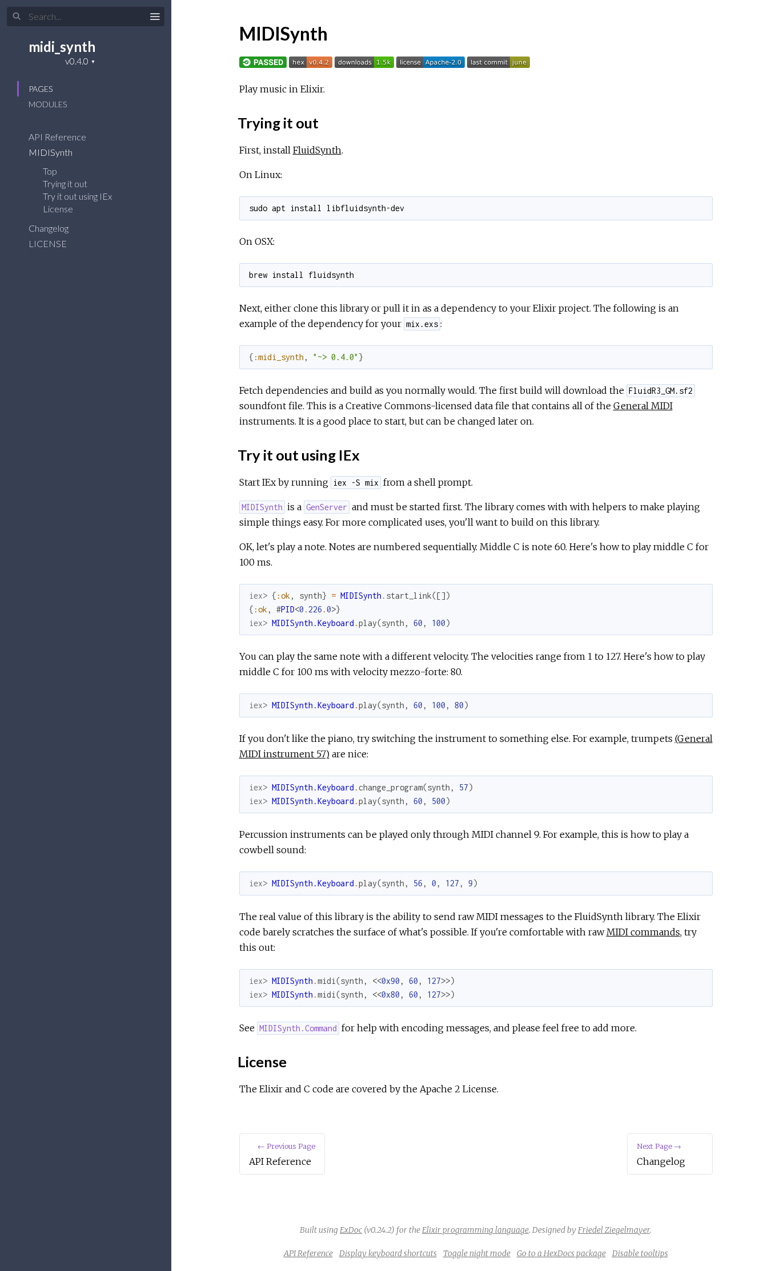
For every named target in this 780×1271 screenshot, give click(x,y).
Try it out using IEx (77, 196)
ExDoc (351, 1230)
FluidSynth (317, 150)
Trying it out (65, 183)
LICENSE (49, 243)
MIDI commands (643, 932)
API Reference (58, 136)
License (58, 208)
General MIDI (643, 405)
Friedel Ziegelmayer (614, 1230)
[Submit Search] (17, 16)
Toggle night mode (476, 1253)
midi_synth (62, 46)
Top (50, 171)
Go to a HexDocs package (561, 1253)
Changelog (49, 228)
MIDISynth (51, 152)
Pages (41, 89)
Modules (48, 104)
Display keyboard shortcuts (388, 1253)
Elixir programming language (475, 1230)
